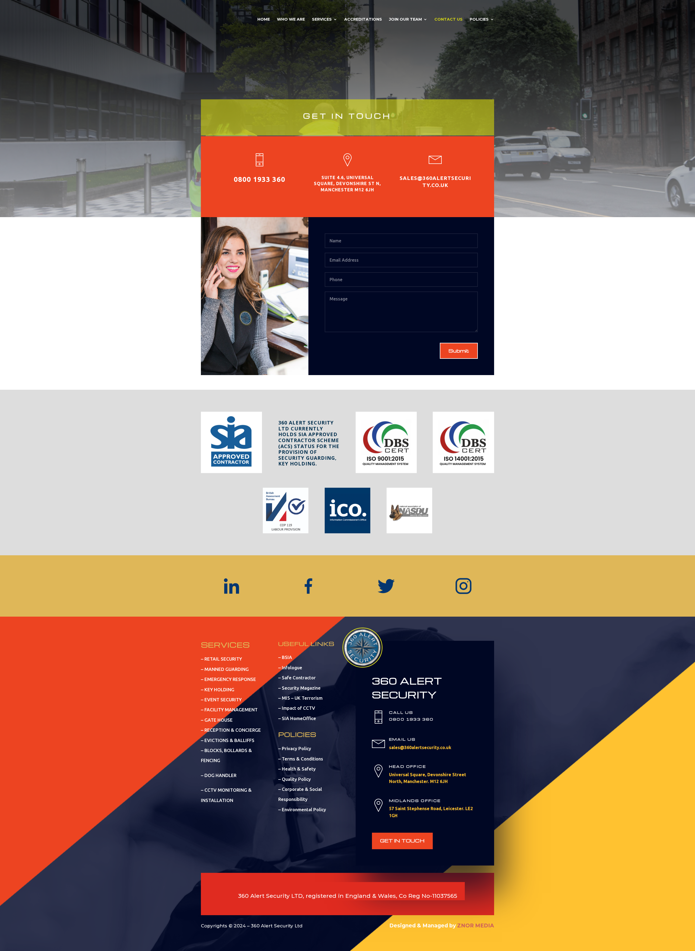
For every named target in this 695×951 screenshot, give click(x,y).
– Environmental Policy (302, 809)
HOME (263, 19)
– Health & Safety (297, 768)
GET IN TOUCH (402, 840)
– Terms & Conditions (300, 758)
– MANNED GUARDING (225, 669)
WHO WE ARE (291, 19)
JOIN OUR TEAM (405, 19)
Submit (458, 350)
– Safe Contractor (297, 677)
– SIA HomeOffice (297, 718)
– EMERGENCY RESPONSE (228, 679)
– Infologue (290, 667)
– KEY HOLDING (217, 689)
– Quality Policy (294, 779)
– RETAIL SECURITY (221, 658)
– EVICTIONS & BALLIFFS (227, 740)
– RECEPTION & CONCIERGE (231, 730)
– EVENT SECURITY (221, 699)
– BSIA (285, 657)
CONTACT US (448, 19)
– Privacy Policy (294, 748)
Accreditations (363, 19)
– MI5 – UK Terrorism (300, 697)
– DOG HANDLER (218, 775)
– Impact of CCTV (296, 708)
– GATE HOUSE (217, 719)
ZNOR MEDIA (475, 926)
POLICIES (479, 19)
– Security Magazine (299, 687)
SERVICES (322, 19)
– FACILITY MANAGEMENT (229, 709)
